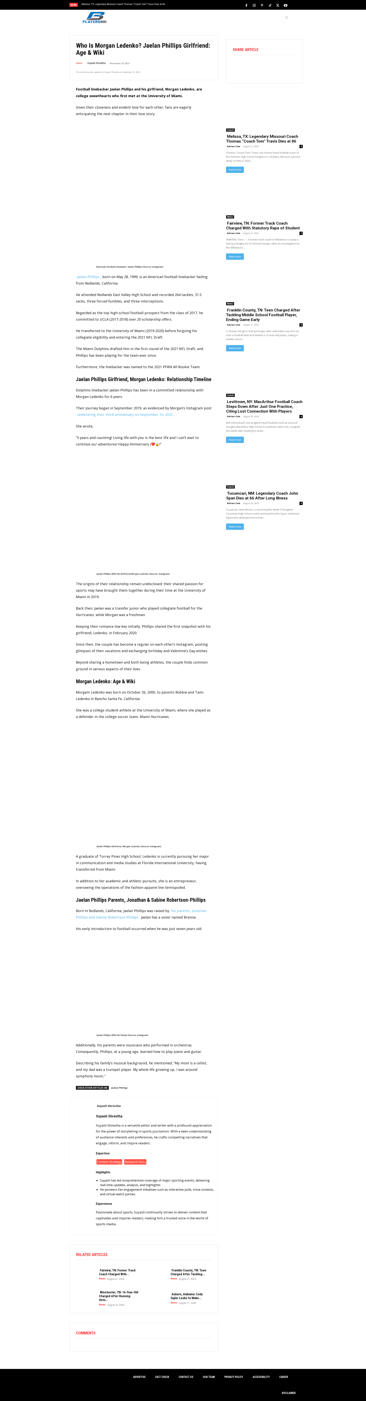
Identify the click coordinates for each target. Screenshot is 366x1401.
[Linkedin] (280, 65)
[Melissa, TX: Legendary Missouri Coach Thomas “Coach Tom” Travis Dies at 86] (264, 112)
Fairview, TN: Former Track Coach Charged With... (117, 1272)
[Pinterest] (262, 5)
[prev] (189, 5)
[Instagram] (254, 5)
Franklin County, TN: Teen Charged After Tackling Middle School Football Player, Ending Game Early (263, 315)
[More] (291, 65)
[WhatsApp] (269, 65)
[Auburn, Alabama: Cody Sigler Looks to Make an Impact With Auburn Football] (157, 1298)
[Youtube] (285, 5)
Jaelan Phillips (88, 276)
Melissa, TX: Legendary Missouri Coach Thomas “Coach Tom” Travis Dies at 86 (123, 4)
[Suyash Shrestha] (83, 1166)
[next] (195, 5)
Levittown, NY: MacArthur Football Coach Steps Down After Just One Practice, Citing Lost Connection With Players (264, 406)
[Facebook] (246, 5)
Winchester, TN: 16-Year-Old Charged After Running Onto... (118, 1296)
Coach (230, 130)
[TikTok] (269, 5)
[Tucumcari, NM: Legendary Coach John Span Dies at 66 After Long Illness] (264, 469)
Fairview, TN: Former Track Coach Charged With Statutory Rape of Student (263, 225)
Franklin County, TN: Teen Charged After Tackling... (188, 1272)
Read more (235, 169)
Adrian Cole (233, 146)
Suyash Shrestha (96, 63)
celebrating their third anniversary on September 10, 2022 (125, 414)
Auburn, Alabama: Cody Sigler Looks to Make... (187, 1296)
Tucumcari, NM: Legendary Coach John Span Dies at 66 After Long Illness (262, 495)
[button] (286, 17)
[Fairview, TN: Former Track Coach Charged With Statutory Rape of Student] (85, 1274)
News (79, 63)
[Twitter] (277, 5)
